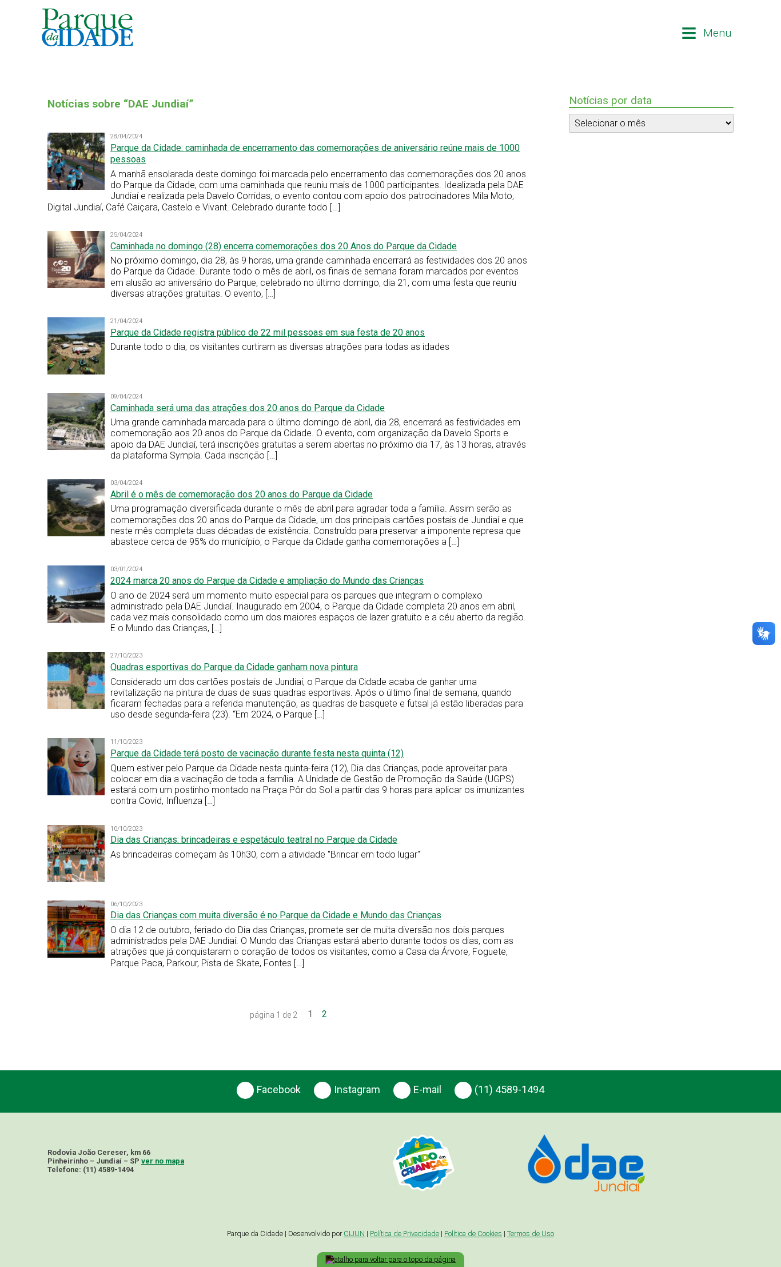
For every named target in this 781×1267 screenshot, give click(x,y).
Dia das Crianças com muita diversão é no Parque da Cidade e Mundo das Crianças (275, 915)
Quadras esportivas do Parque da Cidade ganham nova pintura (234, 667)
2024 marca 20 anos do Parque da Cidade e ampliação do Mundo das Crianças (267, 580)
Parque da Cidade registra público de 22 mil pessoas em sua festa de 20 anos (267, 332)
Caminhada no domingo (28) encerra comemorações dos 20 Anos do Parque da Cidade (283, 246)
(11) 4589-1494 (509, 1089)
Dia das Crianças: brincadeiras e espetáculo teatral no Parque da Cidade (253, 839)
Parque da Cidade (87, 27)
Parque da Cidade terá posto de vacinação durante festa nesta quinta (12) (257, 753)
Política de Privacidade (404, 1233)
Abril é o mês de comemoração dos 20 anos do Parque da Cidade (241, 494)
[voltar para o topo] (390, 1259)
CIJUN (354, 1233)
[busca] (653, 33)
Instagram (357, 1089)
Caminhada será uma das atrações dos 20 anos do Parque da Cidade (247, 408)
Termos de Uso (530, 1233)
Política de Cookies (473, 1233)
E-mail (427, 1089)
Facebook (279, 1089)
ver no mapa (162, 1161)
